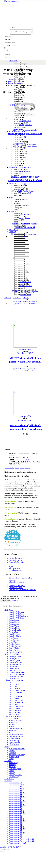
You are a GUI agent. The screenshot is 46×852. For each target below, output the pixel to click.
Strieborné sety (14, 777)
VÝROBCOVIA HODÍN (13, 680)
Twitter (12, 468)
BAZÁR (7, 298)
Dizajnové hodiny (15, 656)
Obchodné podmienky (17, 582)
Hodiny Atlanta (18, 139)
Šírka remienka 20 (15, 809)
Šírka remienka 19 (15, 807)
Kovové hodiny (14, 660)
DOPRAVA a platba (16, 588)
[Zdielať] (5, 849)
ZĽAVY (26, 298)
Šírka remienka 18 (15, 803)
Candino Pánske (19, 95)
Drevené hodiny (10, 501)
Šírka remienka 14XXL (17, 797)
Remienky (12, 232)
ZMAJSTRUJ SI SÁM (17, 167)
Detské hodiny (14, 678)
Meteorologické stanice (17, 749)
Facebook (7, 468)
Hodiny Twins (14, 714)
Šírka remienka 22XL (16, 819)
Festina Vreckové (19, 77)
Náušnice (17, 218)
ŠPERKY (28, 125)
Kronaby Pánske (15, 634)
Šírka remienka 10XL (16, 789)
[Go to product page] (25, 108)
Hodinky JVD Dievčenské (22, 67)
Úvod (11, 566)
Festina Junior (14, 624)
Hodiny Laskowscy (16, 706)
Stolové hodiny (14, 668)
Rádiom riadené (19, 189)
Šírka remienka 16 (15, 799)
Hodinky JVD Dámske (21, 65)
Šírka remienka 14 (15, 795)
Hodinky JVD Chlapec (17, 618)
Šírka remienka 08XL (16, 785)
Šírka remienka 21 (15, 815)
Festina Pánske (14, 620)
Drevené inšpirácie (15, 728)
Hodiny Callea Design (21, 141)
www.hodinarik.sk (15, 570)
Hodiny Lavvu (18, 135)
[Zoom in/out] (1, 849)
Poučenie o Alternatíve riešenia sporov (22, 590)
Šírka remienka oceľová (17, 843)
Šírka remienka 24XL (16, 827)
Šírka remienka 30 (19, 288)
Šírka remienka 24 (15, 825)
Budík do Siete (14, 745)
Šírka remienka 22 (15, 817)
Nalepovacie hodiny (20, 127)
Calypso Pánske (19, 79)
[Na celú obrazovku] (3, 849)
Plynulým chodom (15, 743)
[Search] (32, 30)
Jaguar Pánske (14, 648)
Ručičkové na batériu (20, 185)
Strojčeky (12, 730)
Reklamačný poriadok (16, 562)
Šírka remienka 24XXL (17, 829)
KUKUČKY (13, 230)
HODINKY (13, 61)
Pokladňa (15, 600)
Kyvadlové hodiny (15, 662)
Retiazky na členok (15, 775)
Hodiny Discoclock (16, 694)
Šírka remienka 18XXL (17, 805)
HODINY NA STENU (12, 654)
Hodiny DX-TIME (15, 696)
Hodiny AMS (18, 137)
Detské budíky (14, 741)
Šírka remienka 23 (15, 823)
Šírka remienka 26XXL (21, 284)
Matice (11, 726)
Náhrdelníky (18, 214)
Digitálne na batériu (20, 187)
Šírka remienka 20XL (16, 811)
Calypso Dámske (19, 81)
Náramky (17, 216)
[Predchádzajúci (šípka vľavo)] (1, 851)
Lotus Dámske (14, 640)
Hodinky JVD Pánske (20, 63)
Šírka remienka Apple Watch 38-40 (21, 839)
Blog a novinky (14, 568)
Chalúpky (12, 751)
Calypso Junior (14, 632)
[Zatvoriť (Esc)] (7, 849)
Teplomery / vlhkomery (17, 755)
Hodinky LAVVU (15, 652)
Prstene (16, 222)
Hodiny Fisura (14, 698)
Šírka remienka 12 (15, 791)
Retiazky (12, 773)
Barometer (12, 753)
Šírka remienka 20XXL (17, 813)
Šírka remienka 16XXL (17, 801)
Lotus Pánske (18, 89)
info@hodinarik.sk (22, 460)
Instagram (27, 468)
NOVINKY (17, 298)
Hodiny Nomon (14, 712)
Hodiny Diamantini (16, 692)
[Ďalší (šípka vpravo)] (3, 851)
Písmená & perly (19, 220)
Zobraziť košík (5, 600)
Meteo (6, 747)
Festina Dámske (14, 622)
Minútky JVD (14, 757)
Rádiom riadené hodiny (21, 123)
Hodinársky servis (15, 560)
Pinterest (17, 468)
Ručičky (12, 724)
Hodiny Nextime (15, 710)
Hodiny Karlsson (15, 704)
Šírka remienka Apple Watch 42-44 (21, 841)
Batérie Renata (18, 173)
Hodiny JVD (13, 682)
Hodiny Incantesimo (16, 702)
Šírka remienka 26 (15, 831)
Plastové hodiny (14, 658)
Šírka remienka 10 (15, 787)
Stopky (11, 759)
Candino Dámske (15, 646)
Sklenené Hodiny (19, 121)
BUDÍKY (12, 183)
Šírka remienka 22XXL (17, 821)
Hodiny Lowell (14, 708)
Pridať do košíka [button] (25, 121)
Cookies (12, 580)
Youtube (22, 468)
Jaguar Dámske (14, 650)
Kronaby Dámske (19, 87)
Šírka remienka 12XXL (17, 793)
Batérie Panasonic (15, 720)
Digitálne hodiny (15, 664)
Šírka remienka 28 (15, 835)
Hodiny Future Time (16, 700)
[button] (12, 27)
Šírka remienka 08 (15, 783)
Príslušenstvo (18, 169)
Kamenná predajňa (15, 558)
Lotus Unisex (13, 642)
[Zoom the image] (23, 538)
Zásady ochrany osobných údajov (21, 578)
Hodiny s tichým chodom (18, 674)
